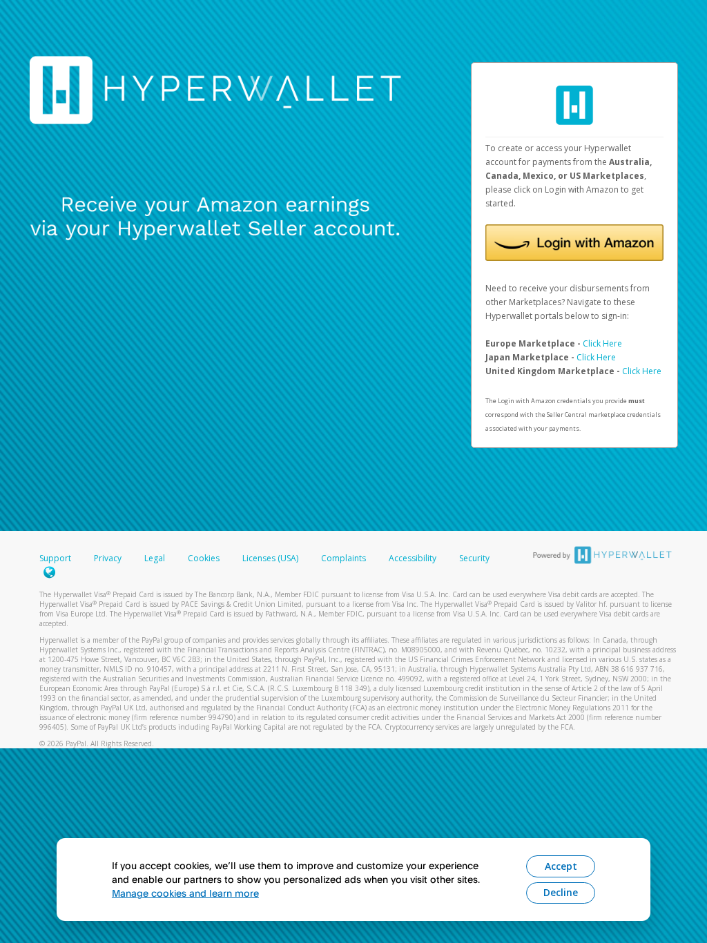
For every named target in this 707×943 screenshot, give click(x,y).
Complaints (344, 558)
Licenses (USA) (271, 558)
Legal (154, 558)
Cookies (204, 558)
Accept (561, 866)
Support (55, 558)
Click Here (602, 343)
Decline (560, 892)
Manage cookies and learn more (185, 893)
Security (474, 558)
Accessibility (412, 558)
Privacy (108, 558)
